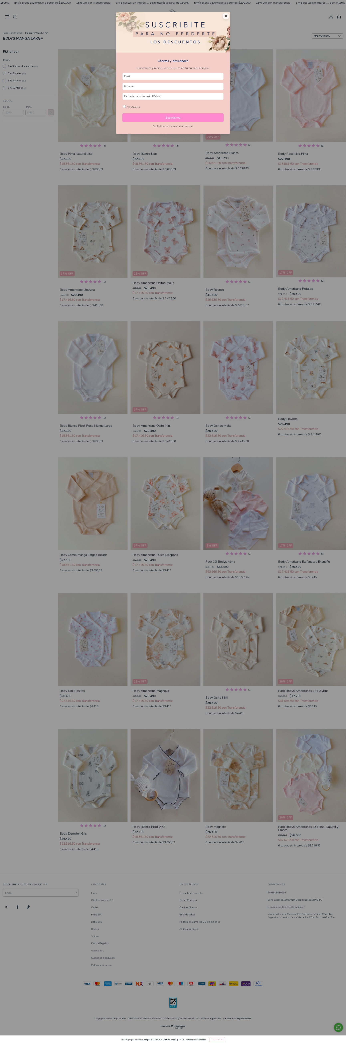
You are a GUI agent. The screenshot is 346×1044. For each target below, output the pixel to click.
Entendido (217, 1040)
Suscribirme (173, 118)
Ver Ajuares (133, 107)
